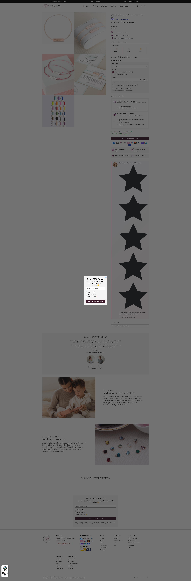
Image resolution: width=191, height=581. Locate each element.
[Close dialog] (106, 277)
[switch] (5, 575)
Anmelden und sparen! (95, 301)
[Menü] (7, 566)
